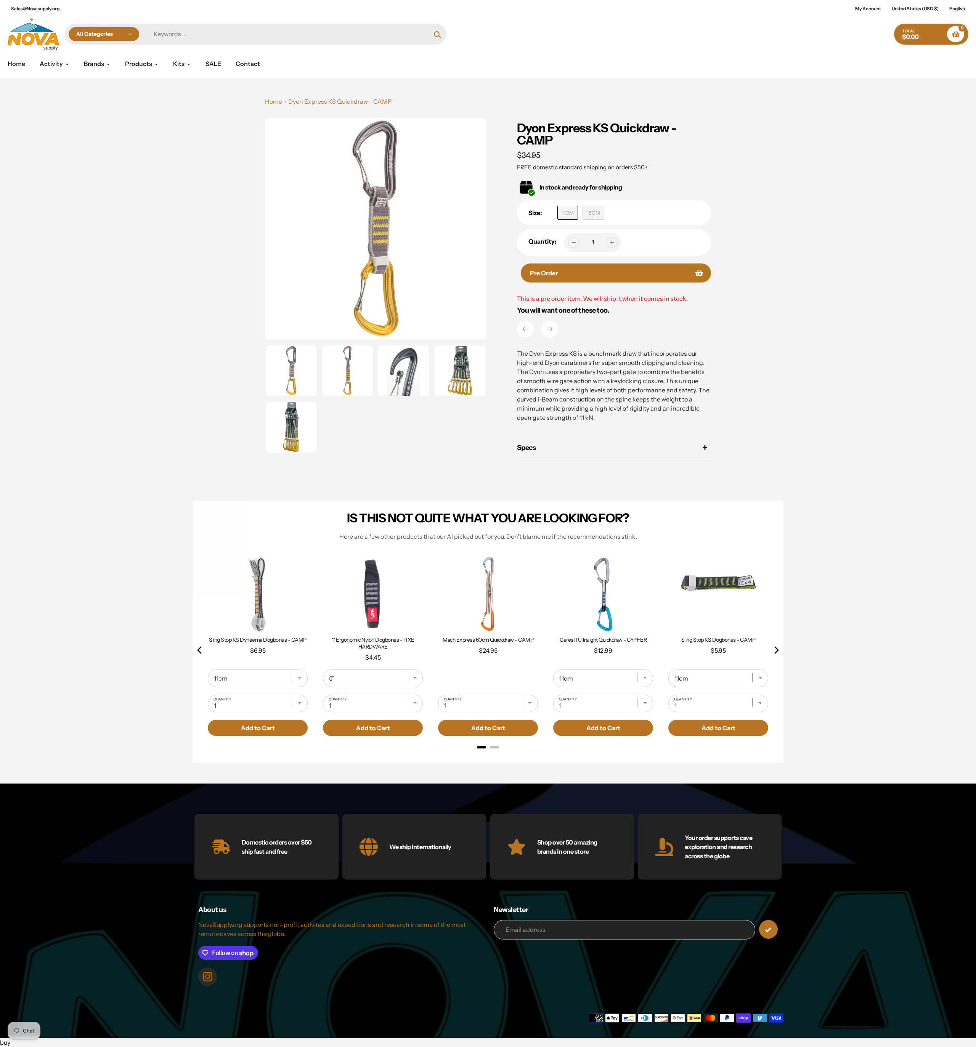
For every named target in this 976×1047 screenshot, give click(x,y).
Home (273, 101)
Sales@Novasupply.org (35, 8)
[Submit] (768, 929)
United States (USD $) (915, 8)
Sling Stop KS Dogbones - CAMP (718, 639)
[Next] (549, 329)
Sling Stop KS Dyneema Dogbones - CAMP (258, 639)
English (957, 8)
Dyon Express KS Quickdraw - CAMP (340, 101)
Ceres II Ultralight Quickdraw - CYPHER (603, 639)
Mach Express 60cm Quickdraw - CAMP (488, 639)
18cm (593, 213)
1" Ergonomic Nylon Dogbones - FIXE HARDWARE (373, 643)
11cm (568, 213)
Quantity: (542, 241)
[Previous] (525, 329)
